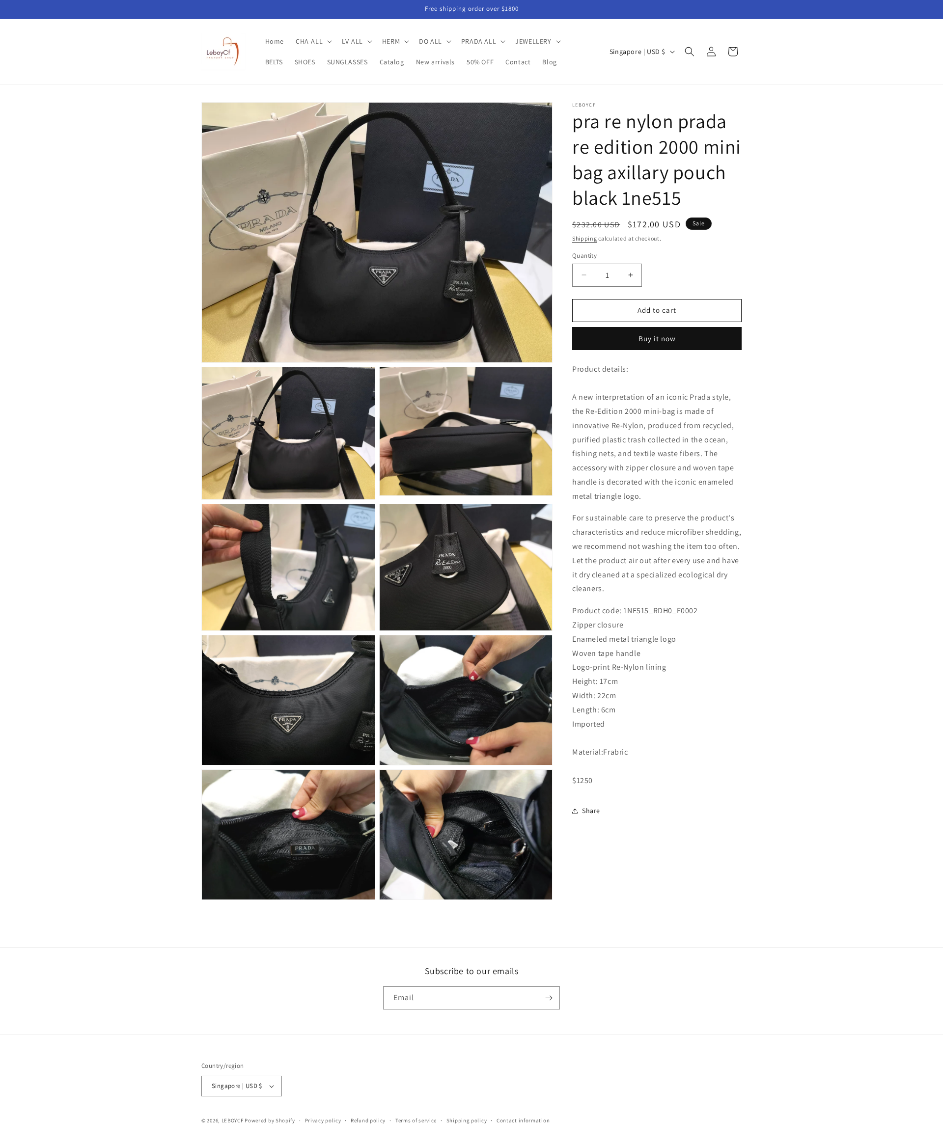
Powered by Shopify (270, 1120)
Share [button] (591, 810)
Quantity (584, 255)
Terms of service (416, 1119)
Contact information (523, 1119)
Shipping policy (466, 1119)
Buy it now (657, 338)
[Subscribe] (548, 997)
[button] (313, 41)
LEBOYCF (233, 1120)
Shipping (584, 238)
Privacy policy (323, 1119)
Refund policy (368, 1119)
